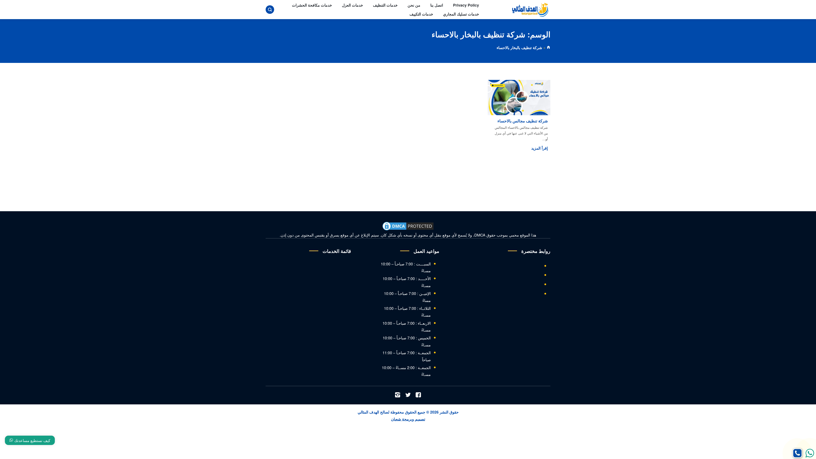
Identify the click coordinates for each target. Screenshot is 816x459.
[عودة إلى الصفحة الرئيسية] (548, 47)
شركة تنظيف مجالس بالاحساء (522, 121)
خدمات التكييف (421, 14)
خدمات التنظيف (385, 5)
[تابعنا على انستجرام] (398, 395)
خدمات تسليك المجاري (461, 14)
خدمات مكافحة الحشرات (312, 5)
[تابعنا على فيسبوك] (418, 395)
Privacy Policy (466, 5)
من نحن (414, 5)
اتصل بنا (436, 5)
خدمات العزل (352, 5)
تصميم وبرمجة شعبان (408, 419)
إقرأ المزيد (539, 148)
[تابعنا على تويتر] (408, 395)
